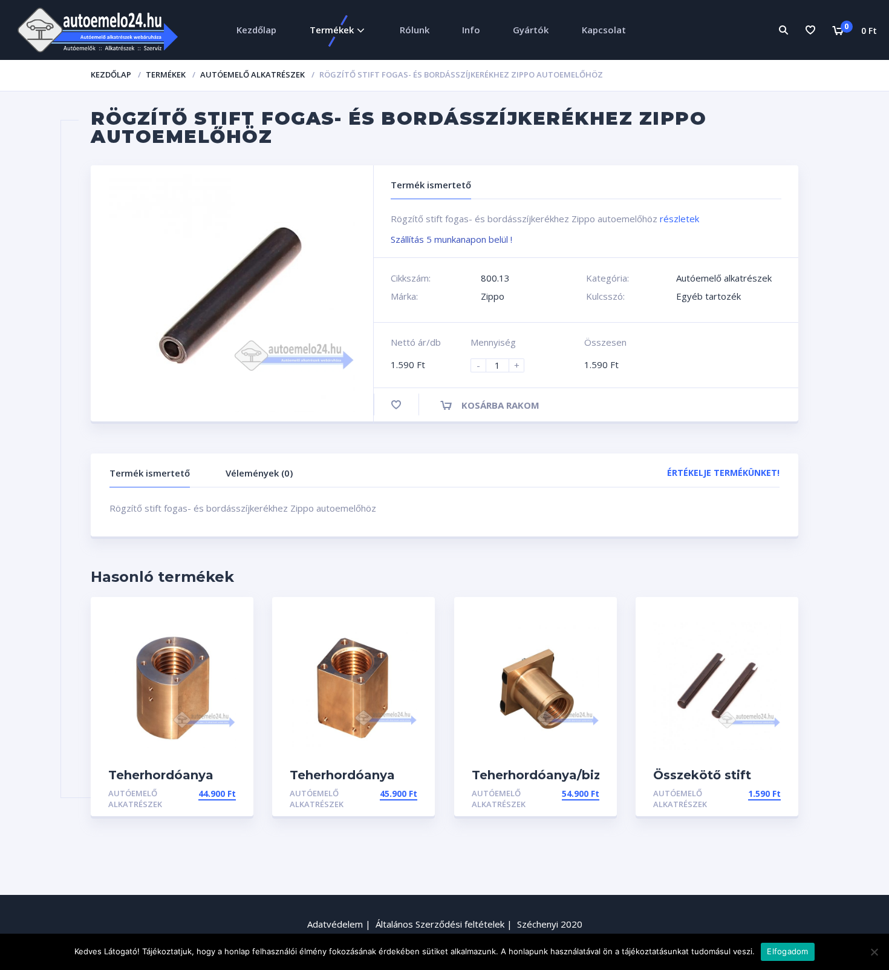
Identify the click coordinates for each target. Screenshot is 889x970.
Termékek (332, 30)
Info (471, 30)
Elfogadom (787, 951)
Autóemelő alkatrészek (252, 74)
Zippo (492, 296)
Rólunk (414, 30)
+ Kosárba (212, 793)
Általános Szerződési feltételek (440, 924)
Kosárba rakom (500, 405)
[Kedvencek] (810, 30)
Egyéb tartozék (708, 296)
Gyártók (531, 30)
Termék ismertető (149, 473)
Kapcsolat (604, 30)
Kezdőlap (256, 30)
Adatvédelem (335, 924)
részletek (679, 219)
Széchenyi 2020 (549, 924)
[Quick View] (231, 616)
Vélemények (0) (259, 473)
